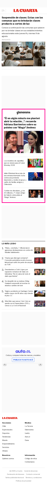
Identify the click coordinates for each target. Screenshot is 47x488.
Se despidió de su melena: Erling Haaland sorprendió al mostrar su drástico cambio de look (17, 283)
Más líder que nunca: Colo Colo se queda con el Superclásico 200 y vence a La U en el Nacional (17, 303)
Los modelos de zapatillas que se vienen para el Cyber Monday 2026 (14, 163)
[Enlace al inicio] (23, 113)
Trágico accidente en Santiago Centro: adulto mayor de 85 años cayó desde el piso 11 (19, 293)
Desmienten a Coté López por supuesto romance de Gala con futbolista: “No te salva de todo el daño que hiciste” (17, 272)
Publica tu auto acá (23, 360)
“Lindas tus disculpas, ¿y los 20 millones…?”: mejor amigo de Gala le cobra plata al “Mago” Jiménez (14, 194)
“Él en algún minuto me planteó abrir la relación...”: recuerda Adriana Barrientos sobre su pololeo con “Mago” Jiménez (22, 123)
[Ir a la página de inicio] (26, 10)
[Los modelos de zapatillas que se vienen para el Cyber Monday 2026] (35, 163)
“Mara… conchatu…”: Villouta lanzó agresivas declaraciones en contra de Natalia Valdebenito (19, 250)
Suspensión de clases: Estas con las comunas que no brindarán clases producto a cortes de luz (22, 20)
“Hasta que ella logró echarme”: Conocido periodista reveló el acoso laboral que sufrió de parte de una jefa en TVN (19, 261)
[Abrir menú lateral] (4, 10)
